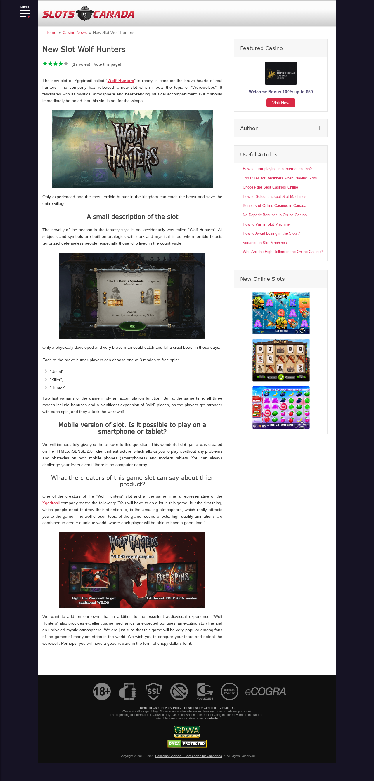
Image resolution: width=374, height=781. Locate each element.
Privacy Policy (171, 707)
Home (50, 32)
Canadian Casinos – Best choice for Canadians (188, 756)
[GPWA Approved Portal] (187, 736)
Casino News (75, 32)
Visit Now (280, 102)
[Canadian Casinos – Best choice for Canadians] (88, 20)
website (212, 718)
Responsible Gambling (200, 707)
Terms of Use (149, 707)
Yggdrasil (51, 503)
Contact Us (227, 707)
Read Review (281, 313)
